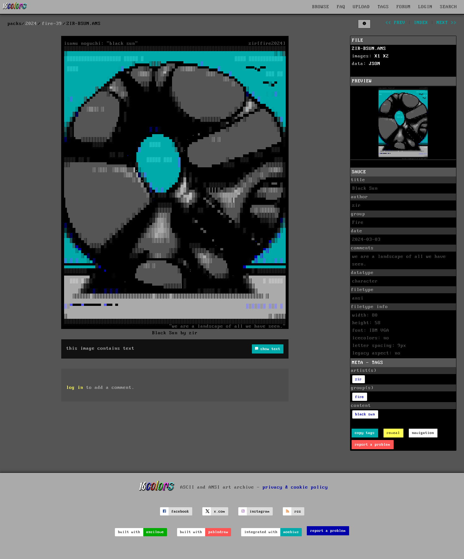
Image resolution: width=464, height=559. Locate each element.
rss (297, 511)
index (421, 22)
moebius (291, 532)
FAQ (341, 6)
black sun (365, 414)
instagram (260, 511)
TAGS (383, 6)
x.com (219, 511)
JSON (374, 63)
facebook (180, 511)
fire (359, 397)
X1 (377, 56)
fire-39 (52, 23)
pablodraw (218, 532)
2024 (31, 23)
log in (74, 387)
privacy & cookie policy (295, 487)
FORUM (403, 6)
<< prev (395, 22)
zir (358, 379)
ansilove (155, 532)
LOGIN (425, 6)
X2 (386, 56)
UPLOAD (361, 6)
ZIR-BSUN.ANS (369, 48)
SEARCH (448, 6)
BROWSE (320, 6)
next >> (446, 22)
